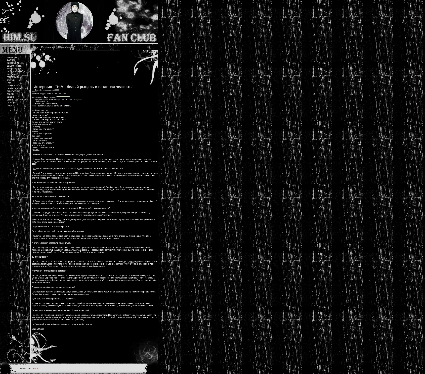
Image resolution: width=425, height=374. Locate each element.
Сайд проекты (15, 71)
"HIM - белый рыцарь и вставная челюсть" (94, 87)
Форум (10, 60)
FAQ (9, 83)
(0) (47, 98)
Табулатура (13, 91)
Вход (36, 47)
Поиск (10, 105)
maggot (42, 93)
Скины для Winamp (17, 100)
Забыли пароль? (66, 47)
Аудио (10, 94)
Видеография (14, 69)
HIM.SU (36, 368)
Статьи (11, 80)
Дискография (14, 66)
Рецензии (12, 77)
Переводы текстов (17, 88)
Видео (10, 97)
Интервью (12, 74)
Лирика (11, 86)
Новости (12, 57)
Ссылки (11, 102)
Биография (13, 63)
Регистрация (48, 47)
